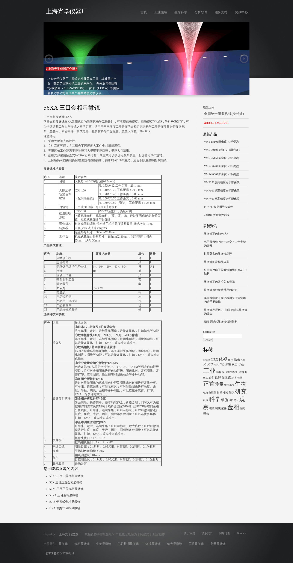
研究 (241, 391)
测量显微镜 (217, 543)
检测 (239, 377)
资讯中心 (241, 12)
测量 (219, 384)
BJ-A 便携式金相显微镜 (64, 508)
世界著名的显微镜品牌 (218, 253)
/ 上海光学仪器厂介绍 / (207, 68)
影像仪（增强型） (227, 372)
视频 (211, 408)
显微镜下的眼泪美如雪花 (219, 281)
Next (244, 58)
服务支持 (221, 12)
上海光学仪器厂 (66, 11)
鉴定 (242, 408)
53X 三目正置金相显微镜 (65, 482)
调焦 (218, 408)
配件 (224, 408)
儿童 (242, 360)
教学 (211, 377)
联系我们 (207, 533)
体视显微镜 (152, 543)
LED (214, 360)
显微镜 (60, 117)
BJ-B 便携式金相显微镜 (64, 501)
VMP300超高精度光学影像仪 (222, 190)
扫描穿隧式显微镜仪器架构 (220, 321)
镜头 (206, 413)
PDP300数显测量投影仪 (218, 206)
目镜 (219, 392)
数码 (218, 377)
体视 (223, 359)
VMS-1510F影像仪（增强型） (222, 141)
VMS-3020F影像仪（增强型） (222, 166)
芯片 (236, 400)
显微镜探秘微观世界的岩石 (220, 289)
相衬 (225, 392)
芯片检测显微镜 (128, 543)
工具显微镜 (196, 543)
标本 (234, 377)
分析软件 (201, 12)
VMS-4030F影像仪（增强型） (222, 174)
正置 (209, 383)
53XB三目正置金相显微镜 (66, 476)
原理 (228, 364)
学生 (241, 364)
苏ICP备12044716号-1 (60, 553)
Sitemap (241, 533)
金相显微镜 (81, 543)
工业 (209, 370)
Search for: (209, 331)
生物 (240, 383)
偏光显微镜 (174, 543)
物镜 (226, 385)
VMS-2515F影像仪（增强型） (222, 158)
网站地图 (224, 533)
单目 (222, 364)
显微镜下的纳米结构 (216, 233)
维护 (231, 400)
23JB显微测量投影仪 (217, 215)
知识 (231, 392)
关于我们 (189, 533)
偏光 (237, 359)
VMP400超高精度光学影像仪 (222, 198)
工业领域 (160, 12)
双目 (235, 364)
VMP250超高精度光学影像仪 (222, 182)
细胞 (224, 400)
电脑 (205, 392)
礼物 (205, 400)
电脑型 (212, 392)
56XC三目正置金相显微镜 (66, 489)
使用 (230, 359)
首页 (143, 12)
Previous (49, 58)
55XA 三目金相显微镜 (63, 495)
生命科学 (180, 12)
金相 (233, 407)
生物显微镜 (103, 543)
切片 (216, 365)
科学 (215, 399)
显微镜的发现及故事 (216, 261)
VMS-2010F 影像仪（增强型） (222, 149)
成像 (241, 372)
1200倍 (207, 360)
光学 (210, 364)
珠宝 (232, 385)
